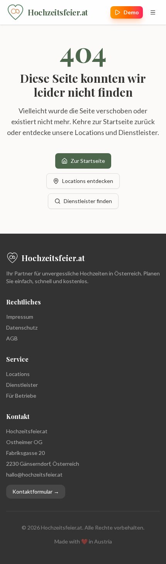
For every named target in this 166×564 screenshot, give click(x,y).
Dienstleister (22, 384)
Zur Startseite (88, 160)
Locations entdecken (87, 181)
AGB (12, 338)
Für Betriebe (21, 395)
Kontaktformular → (35, 491)
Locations (18, 374)
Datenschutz (21, 327)
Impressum (19, 316)
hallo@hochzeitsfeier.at (34, 474)
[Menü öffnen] (153, 12)
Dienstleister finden (88, 201)
